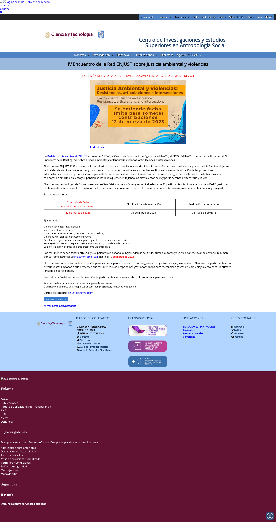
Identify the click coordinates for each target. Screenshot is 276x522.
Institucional (146, 17)
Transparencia (182, 17)
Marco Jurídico (10, 470)
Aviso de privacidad (13, 455)
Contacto (84, 336)
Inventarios (189, 330)
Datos (4, 399)
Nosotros (80, 55)
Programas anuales (193, 333)
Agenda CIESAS (187, 55)
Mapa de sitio (9, 474)
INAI (3, 414)
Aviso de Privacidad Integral (93, 346)
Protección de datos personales (209, 17)
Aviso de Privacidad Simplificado (95, 350)
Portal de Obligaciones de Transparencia (26, 406)
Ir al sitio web (98, 147)
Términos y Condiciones (16, 462)
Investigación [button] (101, 55)
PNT (3, 410)
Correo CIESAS (264, 17)
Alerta (4, 418)
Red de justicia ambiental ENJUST (67, 156)
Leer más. (93, 442)
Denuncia (7, 421)
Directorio (84, 340)
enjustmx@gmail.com (86, 256)
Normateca (165, 17)
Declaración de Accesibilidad (18, 451)
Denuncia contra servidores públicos (23, 504)
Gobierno (5, 8)
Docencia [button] (123, 55)
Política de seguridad (14, 466)
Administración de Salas (241, 17)
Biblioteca (167, 55)
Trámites (4, 5)
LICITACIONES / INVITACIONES (199, 326)
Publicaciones (145, 55)
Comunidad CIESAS (90, 343)
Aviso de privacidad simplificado (21, 459)
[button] (270, 516)
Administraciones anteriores (18, 448)
